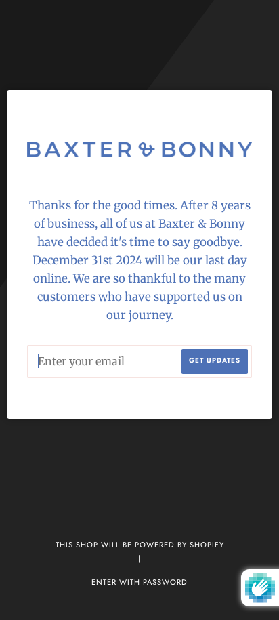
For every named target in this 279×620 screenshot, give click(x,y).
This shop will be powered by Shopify (140, 544)
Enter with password (139, 582)
